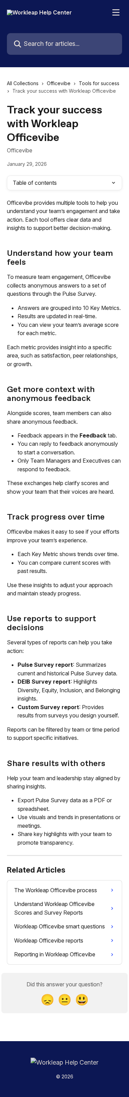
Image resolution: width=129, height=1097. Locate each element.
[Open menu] (116, 12)
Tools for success (99, 83)
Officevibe (59, 83)
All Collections (23, 83)
